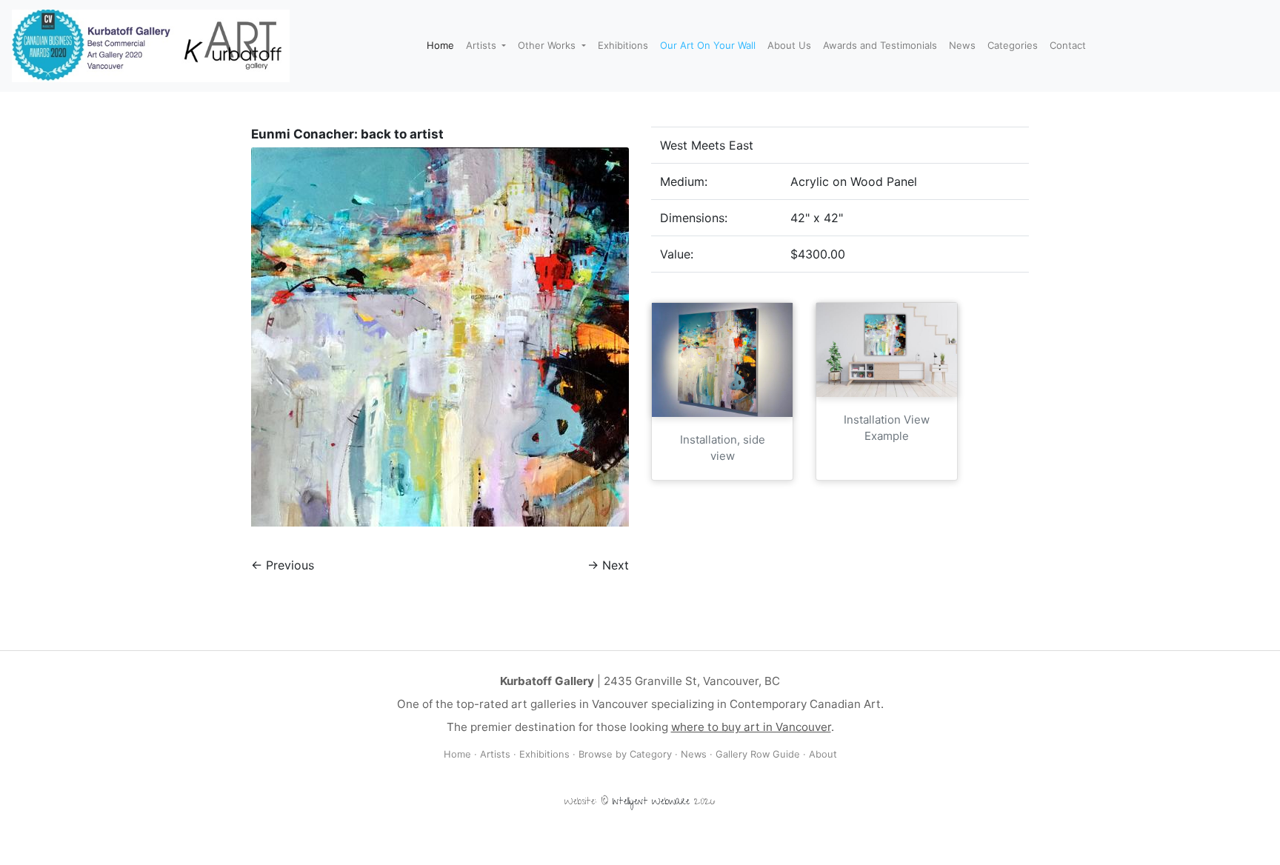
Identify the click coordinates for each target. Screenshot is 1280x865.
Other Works (548, 45)
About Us (789, 45)
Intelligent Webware (651, 802)
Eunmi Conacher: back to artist (347, 134)
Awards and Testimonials (880, 45)
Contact (1068, 45)
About (823, 754)
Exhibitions (623, 45)
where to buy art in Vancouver (751, 727)
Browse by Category (625, 754)
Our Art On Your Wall (708, 45)
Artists (482, 45)
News (962, 45)
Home (440, 45)
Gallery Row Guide (758, 754)
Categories (1012, 45)
